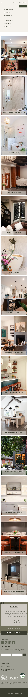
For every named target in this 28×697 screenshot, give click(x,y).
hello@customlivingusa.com (7, 669)
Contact (23, 6)
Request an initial (14, 633)
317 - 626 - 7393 (4, 670)
